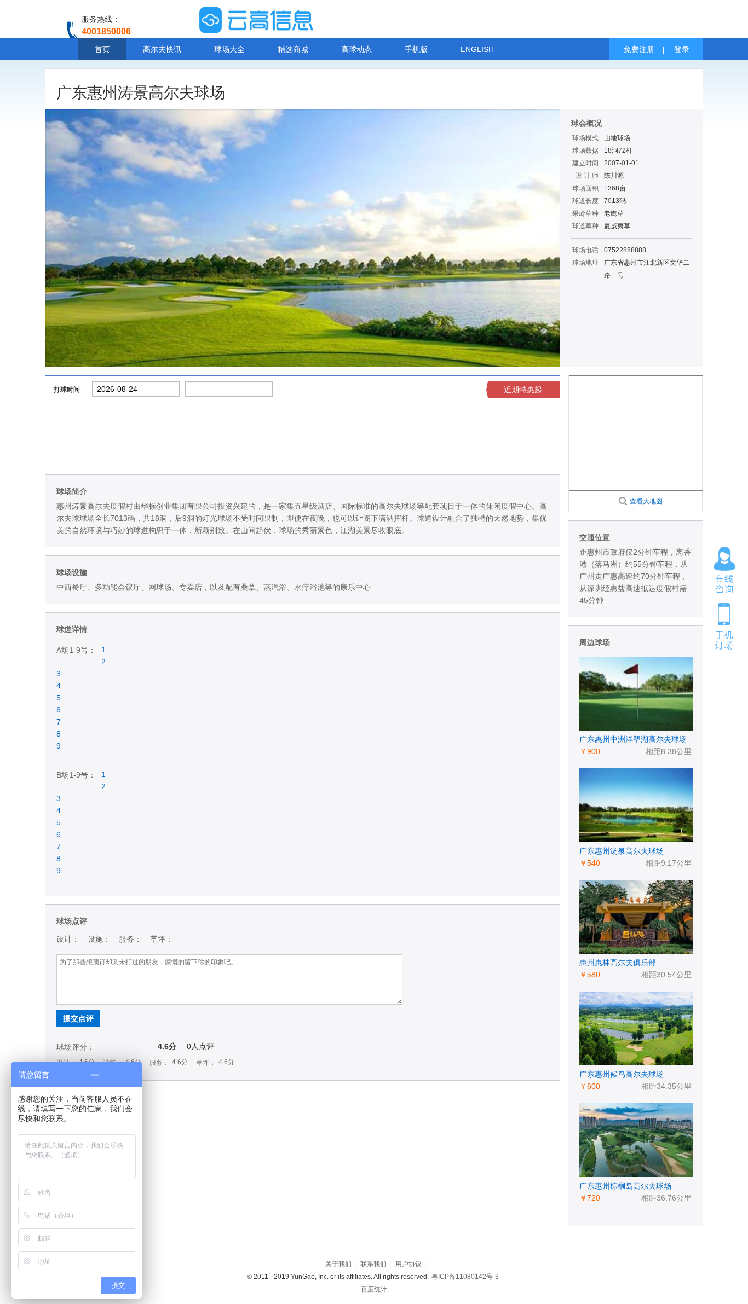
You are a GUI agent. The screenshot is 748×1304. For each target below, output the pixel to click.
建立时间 (585, 163)
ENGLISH (477, 49)
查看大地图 (646, 501)
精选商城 (293, 49)
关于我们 (338, 1264)
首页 (102, 49)
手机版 (416, 49)
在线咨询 (724, 570)
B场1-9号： (76, 774)
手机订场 (724, 625)
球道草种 (585, 226)
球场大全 (229, 49)
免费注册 (639, 49)
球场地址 (585, 262)
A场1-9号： (76, 650)
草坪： (161, 939)
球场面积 (585, 188)
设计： (67, 939)
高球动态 (356, 49)
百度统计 (374, 1289)
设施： (99, 939)
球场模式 (585, 138)
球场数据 (585, 150)
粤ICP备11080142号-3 (465, 1276)
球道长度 (585, 201)
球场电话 (585, 250)
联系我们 (373, 1264)
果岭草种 (585, 213)
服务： (130, 939)
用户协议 (408, 1264)
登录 (681, 49)
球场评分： (75, 1046)
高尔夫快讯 (162, 49)
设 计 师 (587, 175)
